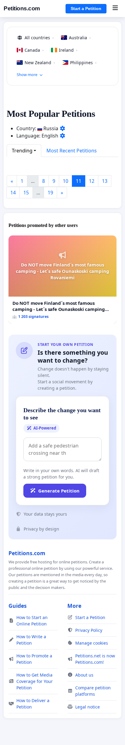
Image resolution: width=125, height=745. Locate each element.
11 (78, 181)
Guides (17, 605)
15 (26, 192)
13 (104, 181)
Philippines (83, 62)
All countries (39, 37)
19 (50, 192)
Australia (80, 37)
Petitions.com (22, 8)
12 (91, 181)
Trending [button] (22, 150)
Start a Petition (86, 8)
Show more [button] (27, 74)
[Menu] (115, 8)
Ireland (68, 50)
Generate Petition (58, 491)
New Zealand (40, 62)
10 (65, 181)
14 (13, 192)
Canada (34, 50)
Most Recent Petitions (71, 150)
